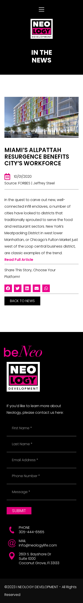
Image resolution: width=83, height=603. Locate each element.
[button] (8, 288)
